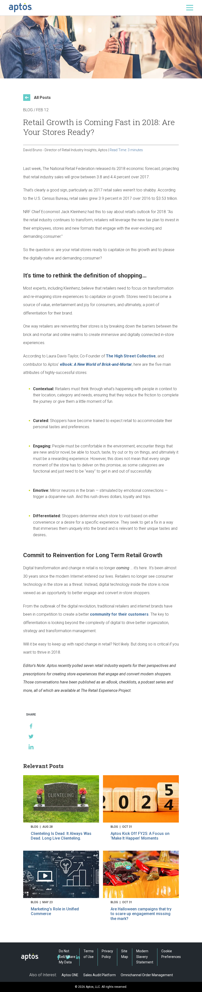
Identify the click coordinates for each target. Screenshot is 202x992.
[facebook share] (31, 726)
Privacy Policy (107, 953)
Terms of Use (89, 953)
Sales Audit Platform (99, 975)
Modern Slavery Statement (144, 956)
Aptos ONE (70, 975)
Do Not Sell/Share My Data (67, 956)
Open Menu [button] (189, 7)
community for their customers (119, 614)
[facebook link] (58, 957)
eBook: (96, 364)
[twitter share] (31, 736)
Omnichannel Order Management (147, 975)
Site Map (124, 953)
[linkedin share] (31, 747)
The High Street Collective (131, 356)
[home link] (21, 7)
